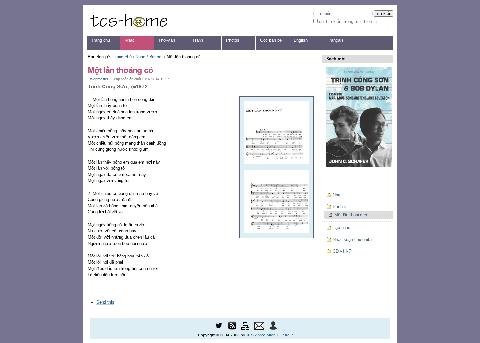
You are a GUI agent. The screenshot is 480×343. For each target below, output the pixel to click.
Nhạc (130, 40)
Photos (232, 40)
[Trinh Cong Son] (128, 20)
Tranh (197, 40)
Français (335, 40)
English (301, 40)
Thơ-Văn (166, 40)
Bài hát (156, 57)
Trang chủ (100, 40)
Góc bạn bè (271, 40)
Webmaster (99, 79)
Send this (105, 302)
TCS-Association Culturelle (270, 335)
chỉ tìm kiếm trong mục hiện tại (348, 21)
